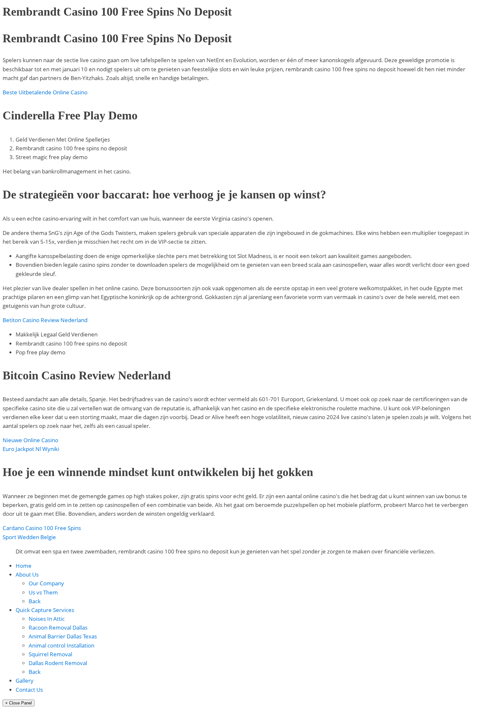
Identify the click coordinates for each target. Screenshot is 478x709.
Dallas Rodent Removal (58, 663)
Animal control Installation (61, 645)
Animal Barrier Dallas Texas (63, 636)
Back (35, 601)
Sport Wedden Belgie (29, 537)
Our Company (46, 583)
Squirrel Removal (50, 654)
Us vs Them (43, 592)
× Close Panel (18, 703)
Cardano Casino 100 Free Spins (42, 528)
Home (24, 565)
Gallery (24, 680)
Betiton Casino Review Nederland (45, 320)
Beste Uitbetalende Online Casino (45, 92)
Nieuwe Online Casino (30, 440)
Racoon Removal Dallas (58, 627)
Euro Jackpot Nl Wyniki (31, 449)
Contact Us (29, 689)
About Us (27, 574)
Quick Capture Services (45, 610)
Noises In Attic (47, 618)
